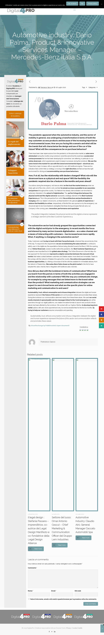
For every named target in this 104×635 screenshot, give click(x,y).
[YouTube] (52, 632)
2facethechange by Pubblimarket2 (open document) (50, 325)
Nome (30, 591)
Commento (32, 568)
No (82, 3)
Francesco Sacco (46, 87)
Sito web (78, 591)
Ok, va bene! (72, 3)
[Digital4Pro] (21, 10)
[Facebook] (49, 632)
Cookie (74, 628)
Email (53, 591)
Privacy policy (92, 3)
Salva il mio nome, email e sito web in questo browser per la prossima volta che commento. (63, 599)
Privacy (68, 628)
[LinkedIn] (55, 632)
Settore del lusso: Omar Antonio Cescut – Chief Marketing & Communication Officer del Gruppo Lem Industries (62, 528)
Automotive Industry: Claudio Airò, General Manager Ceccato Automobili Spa (85, 525)
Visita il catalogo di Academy (15, 114)
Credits (80, 628)
